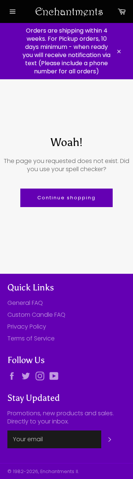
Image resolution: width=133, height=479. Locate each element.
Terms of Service (31, 338)
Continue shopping (66, 197)
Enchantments (66, 11)
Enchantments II (59, 471)
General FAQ (25, 303)
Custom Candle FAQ (36, 314)
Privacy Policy (26, 326)
